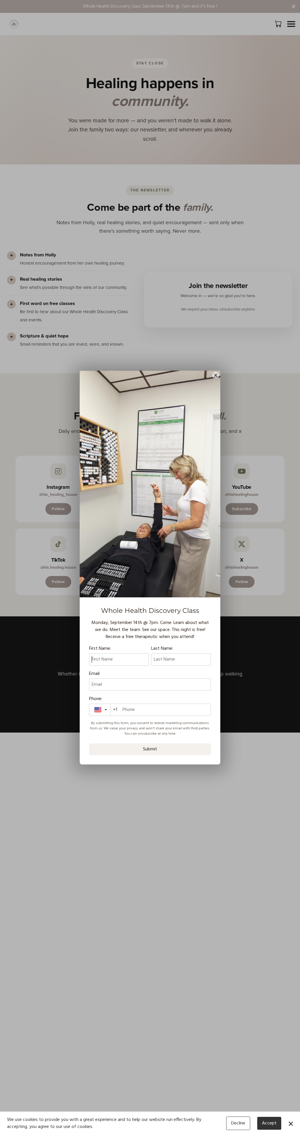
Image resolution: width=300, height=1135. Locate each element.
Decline (238, 1123)
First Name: (100, 648)
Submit (150, 749)
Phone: (95, 698)
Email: (94, 673)
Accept (269, 1123)
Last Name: (162, 648)
